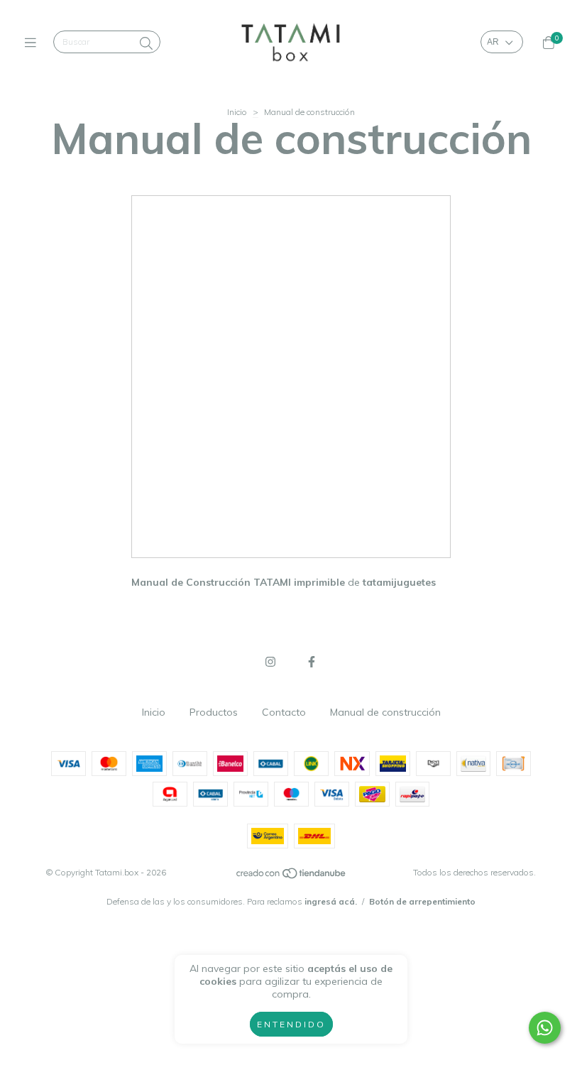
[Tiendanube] (291, 876)
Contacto (284, 712)
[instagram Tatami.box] (270, 661)
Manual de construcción (385, 712)
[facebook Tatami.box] (311, 661)
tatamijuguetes (399, 582)
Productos (214, 712)
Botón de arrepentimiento (422, 901)
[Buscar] (146, 44)
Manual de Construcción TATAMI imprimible (238, 582)
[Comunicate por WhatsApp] (545, 1028)
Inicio (237, 111)
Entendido (291, 1024)
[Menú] (33, 42)
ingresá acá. (330, 901)
